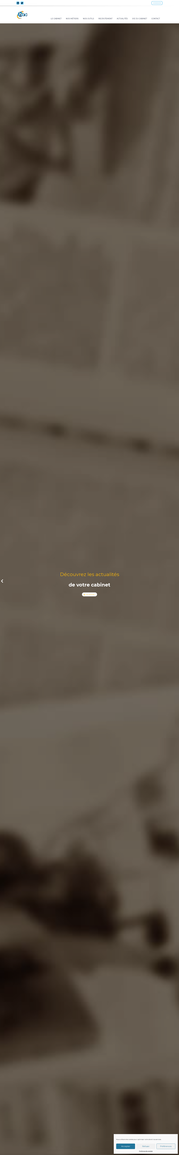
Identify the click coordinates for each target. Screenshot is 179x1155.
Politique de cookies (146, 1151)
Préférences (166, 1146)
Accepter (125, 1146)
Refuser (145, 1146)
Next (176, 580)
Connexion (157, 3)
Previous (2, 580)
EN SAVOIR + (91, 594)
